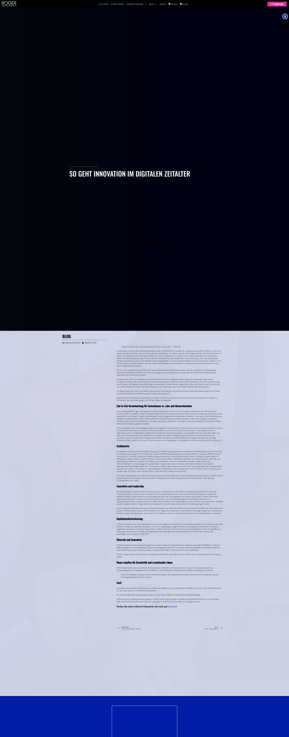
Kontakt (163, 4)
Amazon (172, 606)
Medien (151, 4)
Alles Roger (103, 4)
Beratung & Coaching (135, 4)
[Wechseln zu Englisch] (173, 4)
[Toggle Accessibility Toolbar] (285, 16)
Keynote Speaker (117, 4)
